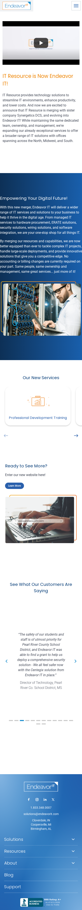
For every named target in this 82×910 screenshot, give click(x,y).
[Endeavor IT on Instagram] (37, 799)
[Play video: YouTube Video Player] (41, 43)
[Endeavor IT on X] (53, 799)
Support (12, 887)
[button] (76, 5)
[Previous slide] (6, 661)
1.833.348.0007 (41, 807)
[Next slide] (75, 661)
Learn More (14, 485)
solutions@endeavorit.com (41, 814)
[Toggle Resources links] (73, 851)
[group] (41, 407)
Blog (8, 875)
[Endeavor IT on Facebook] (29, 799)
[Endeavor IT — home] (41, 787)
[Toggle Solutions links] (73, 839)
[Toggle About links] (73, 863)
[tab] (11, 720)
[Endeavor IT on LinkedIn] (45, 799)
